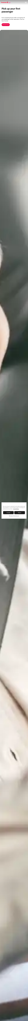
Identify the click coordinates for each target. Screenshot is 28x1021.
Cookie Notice (16, 509)
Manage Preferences (14, 515)
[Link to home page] (6, 2)
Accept (8, 512)
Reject (19, 512)
